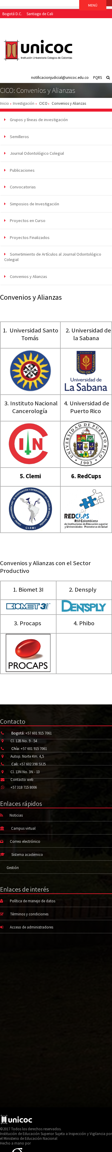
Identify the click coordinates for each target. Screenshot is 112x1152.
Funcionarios (97, 22)
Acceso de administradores (31, 927)
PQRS (97, 77)
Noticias (16, 815)
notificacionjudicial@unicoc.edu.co (60, 77)
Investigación (23, 103)
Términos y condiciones (29, 914)
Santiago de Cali (40, 13)
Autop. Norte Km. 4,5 (27, 756)
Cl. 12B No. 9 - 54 (23, 740)
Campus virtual (23, 828)
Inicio (4, 103)
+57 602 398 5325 (32, 764)
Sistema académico (27, 854)
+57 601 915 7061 (38, 733)
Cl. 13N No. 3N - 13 (25, 771)
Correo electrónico (25, 841)
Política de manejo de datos (32, 900)
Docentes (74, 22)
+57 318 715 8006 (23, 787)
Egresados (54, 22)
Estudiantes (32, 22)
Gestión (13, 867)
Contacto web (21, 779)
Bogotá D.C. (12, 13)
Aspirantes (10, 22)
